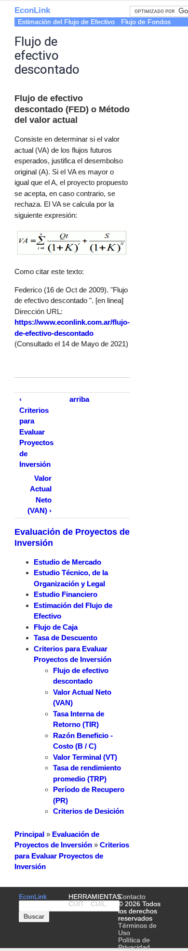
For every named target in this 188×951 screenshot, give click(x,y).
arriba (79, 399)
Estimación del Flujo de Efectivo (66, 22)
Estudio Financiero (65, 594)
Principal (29, 834)
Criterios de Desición (88, 811)
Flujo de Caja (56, 627)
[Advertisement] (159, 65)
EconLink (32, 10)
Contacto (132, 896)
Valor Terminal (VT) (85, 757)
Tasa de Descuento (65, 638)
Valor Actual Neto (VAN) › (39, 494)
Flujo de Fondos (146, 22)
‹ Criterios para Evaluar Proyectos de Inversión (36, 431)
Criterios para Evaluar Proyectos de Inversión (71, 856)
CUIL (98, 904)
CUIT (76, 904)
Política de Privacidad (134, 944)
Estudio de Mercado (67, 562)
